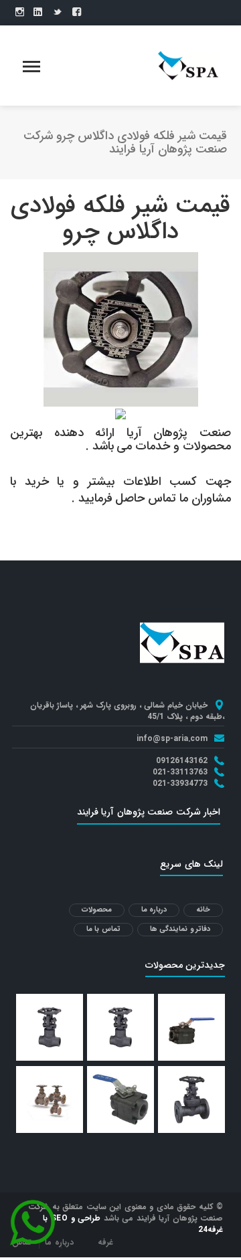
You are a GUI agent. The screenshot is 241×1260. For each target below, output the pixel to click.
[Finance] (188, 65)
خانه (203, 910)
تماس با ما (103, 929)
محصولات (97, 910)
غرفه (105, 1242)
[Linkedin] (38, 12)
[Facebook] (76, 12)
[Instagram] (19, 12)
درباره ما (154, 910)
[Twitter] (57, 12)
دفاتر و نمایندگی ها (180, 929)
